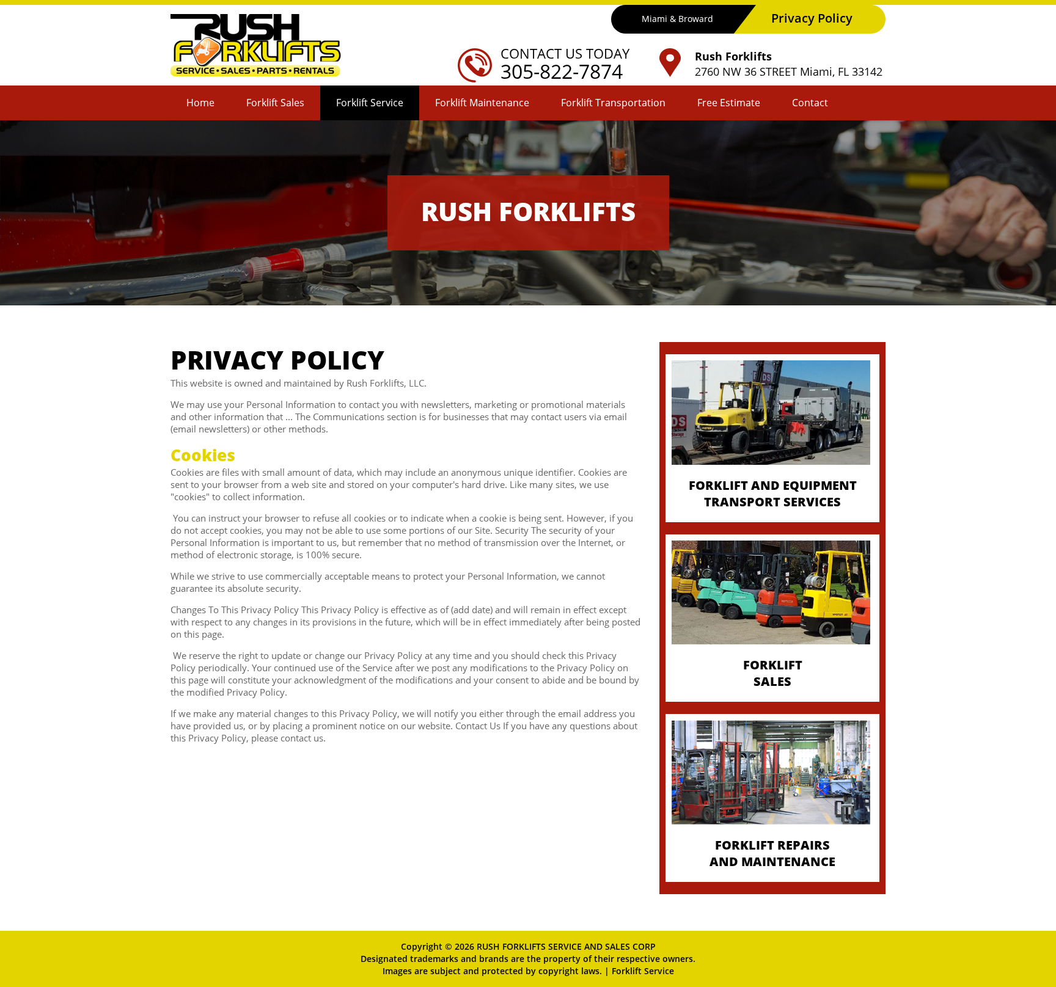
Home (200, 102)
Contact (810, 102)
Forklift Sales (275, 102)
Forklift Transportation (613, 102)
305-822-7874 (562, 71)
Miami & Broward (677, 18)
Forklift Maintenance (482, 102)
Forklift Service (369, 102)
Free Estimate (728, 102)
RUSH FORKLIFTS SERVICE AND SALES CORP (566, 946)
